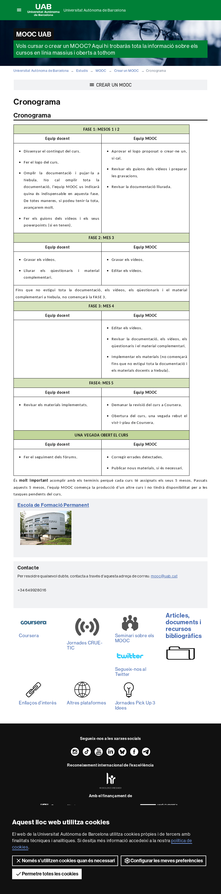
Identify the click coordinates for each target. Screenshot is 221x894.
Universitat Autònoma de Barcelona (95, 10)
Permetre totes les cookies (50, 874)
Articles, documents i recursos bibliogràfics (184, 626)
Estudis (82, 71)
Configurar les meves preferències (166, 861)
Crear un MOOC (126, 71)
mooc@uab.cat (164, 576)
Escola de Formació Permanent (53, 505)
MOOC (101, 71)
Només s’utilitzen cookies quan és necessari (68, 861)
